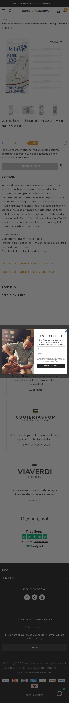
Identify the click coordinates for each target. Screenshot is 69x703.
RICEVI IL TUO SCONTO (50, 365)
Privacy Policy (46, 359)
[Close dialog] (65, 331)
